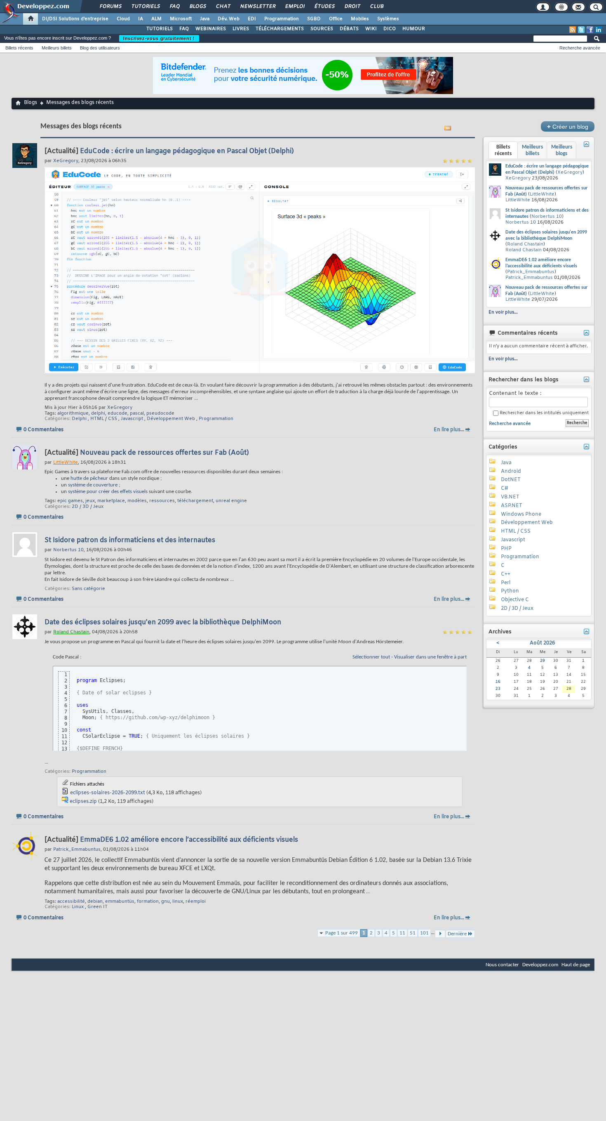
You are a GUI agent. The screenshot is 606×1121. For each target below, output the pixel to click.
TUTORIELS (159, 29)
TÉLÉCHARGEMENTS (280, 29)
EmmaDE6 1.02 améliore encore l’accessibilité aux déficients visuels (189, 839)
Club (376, 6)
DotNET (511, 480)
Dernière (457, 934)
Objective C (515, 600)
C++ (505, 574)
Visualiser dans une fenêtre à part (430, 657)
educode (117, 413)
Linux (78, 907)
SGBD (314, 19)
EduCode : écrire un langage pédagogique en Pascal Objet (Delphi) (187, 151)
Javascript (132, 419)
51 (413, 933)
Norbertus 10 (546, 216)
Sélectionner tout (371, 657)
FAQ (174, 6)
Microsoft (181, 19)
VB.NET (510, 497)
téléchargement (195, 501)
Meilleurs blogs (561, 150)
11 (402, 933)
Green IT (97, 907)
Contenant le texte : (515, 393)
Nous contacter (502, 965)
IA (140, 19)
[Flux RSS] (572, 29)
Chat (223, 6)
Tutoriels (145, 6)
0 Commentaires (43, 430)
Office (336, 19)
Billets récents (19, 47)
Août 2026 (542, 643)
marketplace (111, 501)
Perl (505, 583)
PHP (506, 548)
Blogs (197, 6)
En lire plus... (449, 430)
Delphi (79, 419)
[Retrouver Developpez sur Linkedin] (598, 29)
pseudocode (160, 413)
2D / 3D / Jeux (87, 507)
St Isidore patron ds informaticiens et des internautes (130, 540)
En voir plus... (503, 312)
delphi (98, 413)
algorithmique (73, 413)
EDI (252, 19)
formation (148, 901)
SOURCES (321, 29)
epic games (70, 501)
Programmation (281, 19)
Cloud (123, 19)
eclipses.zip (83, 801)
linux (177, 901)
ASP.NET (511, 506)
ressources (162, 501)
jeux (90, 501)
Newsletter (257, 6)
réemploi (196, 901)
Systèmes (388, 19)
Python (510, 591)
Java (204, 19)
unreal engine (231, 501)
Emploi (294, 6)
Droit (352, 6)
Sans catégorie (88, 589)
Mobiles (360, 19)
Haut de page (575, 965)
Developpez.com (540, 965)
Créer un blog (567, 126)
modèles (137, 501)
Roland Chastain (525, 244)
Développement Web (171, 419)
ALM (156, 19)
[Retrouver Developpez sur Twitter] (581, 29)
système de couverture (92, 485)
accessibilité (71, 901)
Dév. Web (229, 19)
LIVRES (241, 29)
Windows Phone (521, 514)
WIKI (371, 29)
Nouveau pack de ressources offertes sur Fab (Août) (164, 452)
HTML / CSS (103, 419)
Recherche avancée (579, 47)
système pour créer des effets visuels (108, 491)
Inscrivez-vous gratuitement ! (159, 38)
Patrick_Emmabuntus (530, 272)
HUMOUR (413, 29)
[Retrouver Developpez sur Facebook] (590, 29)
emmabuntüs (119, 901)
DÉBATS (349, 29)
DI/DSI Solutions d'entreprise (75, 19)
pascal (137, 413)
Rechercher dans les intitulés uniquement (543, 413)
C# (504, 488)
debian (95, 901)
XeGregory (119, 408)
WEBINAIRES (210, 29)
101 (424, 933)
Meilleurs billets (57, 47)
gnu (165, 901)
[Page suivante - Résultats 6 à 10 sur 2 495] (440, 934)
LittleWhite (542, 194)
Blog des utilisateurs (100, 47)
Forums (110, 6)
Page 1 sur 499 (341, 933)
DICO (389, 29)
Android (511, 471)
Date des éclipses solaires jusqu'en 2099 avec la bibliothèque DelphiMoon (163, 622)
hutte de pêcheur (89, 478)
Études (324, 6)
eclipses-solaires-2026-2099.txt (107, 793)
